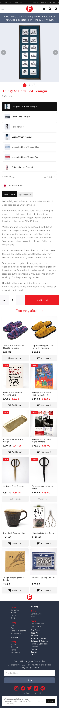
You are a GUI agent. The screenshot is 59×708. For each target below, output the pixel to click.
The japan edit (37, 626)
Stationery (15, 652)
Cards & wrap (37, 614)
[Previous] (3, 52)
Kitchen (14, 615)
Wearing (34, 606)
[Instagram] (16, 688)
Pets (12, 628)
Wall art (14, 625)
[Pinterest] (42, 688)
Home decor (16, 633)
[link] (29, 8)
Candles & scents (18, 630)
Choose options (15, 358)
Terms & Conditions (39, 644)
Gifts (33, 616)
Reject (40, 701)
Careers (34, 646)
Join (29, 680)
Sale (33, 654)
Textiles (14, 618)
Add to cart (42, 300)
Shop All (34, 633)
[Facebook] (23, 688)
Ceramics (15, 610)
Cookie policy (9, 703)
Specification (25, 194)
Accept (50, 701)
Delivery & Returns (39, 641)
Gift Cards (35, 630)
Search (34, 652)
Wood (13, 612)
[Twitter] (29, 688)
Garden (14, 644)
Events (34, 649)
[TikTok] (36, 688)
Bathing (14, 637)
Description (9, 194)
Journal (34, 635)
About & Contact (38, 638)
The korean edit (37, 623)
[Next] (55, 52)
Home (13, 650)
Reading (14, 647)
